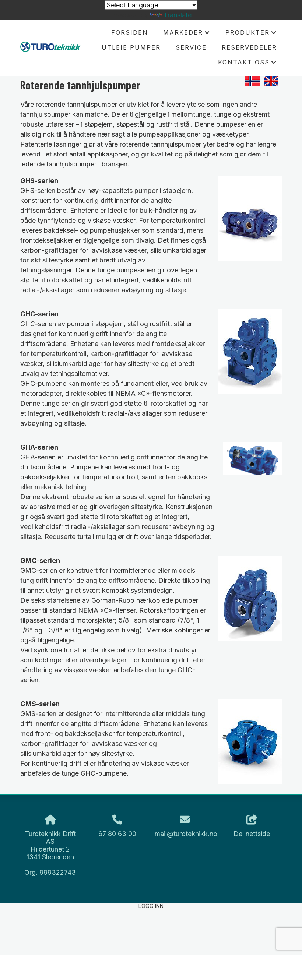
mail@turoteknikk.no (186, 834)
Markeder (186, 34)
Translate (178, 15)
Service (191, 47)
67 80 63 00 (117, 834)
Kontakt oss (247, 64)
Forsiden (129, 32)
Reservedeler (249, 47)
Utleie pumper (131, 47)
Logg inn (151, 906)
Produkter (251, 34)
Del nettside (251, 834)
